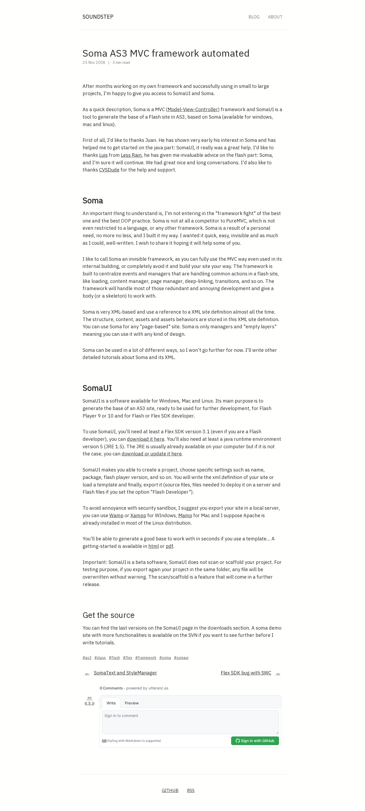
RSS (191, 790)
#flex (127, 657)
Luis (103, 155)
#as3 (87, 657)
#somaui (181, 657)
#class (100, 657)
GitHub (170, 790)
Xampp (138, 515)
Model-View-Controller (193, 109)
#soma (165, 657)
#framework (145, 657)
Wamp (116, 515)
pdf (169, 546)
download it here (145, 439)
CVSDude (109, 170)
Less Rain (131, 155)
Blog (253, 17)
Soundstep (98, 16)
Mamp (185, 515)
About (275, 17)
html (153, 546)
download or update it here (152, 454)
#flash (114, 657)
